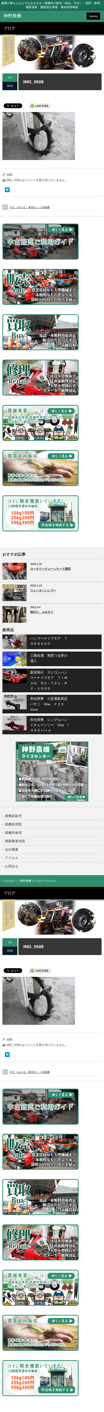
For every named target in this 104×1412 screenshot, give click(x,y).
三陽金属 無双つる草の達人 (48, 658)
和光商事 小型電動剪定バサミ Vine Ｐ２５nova (48, 704)
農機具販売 (13, 816)
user (10, 174)
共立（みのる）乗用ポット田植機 (30, 207)
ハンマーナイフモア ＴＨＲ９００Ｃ (48, 641)
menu (93, 16)
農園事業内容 (15, 841)
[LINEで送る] (39, 105)
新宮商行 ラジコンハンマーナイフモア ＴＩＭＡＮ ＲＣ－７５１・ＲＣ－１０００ (48, 680)
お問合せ (11, 866)
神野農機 (25, 881)
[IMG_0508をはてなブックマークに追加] (7, 191)
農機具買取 (13, 824)
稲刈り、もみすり (41, 612)
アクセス (11, 858)
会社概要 (11, 849)
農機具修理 (13, 832)
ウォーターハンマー (43, 590)
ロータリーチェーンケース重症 (50, 568)
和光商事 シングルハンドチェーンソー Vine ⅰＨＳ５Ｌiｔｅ (49, 725)
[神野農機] (24, 16)
